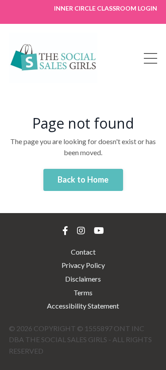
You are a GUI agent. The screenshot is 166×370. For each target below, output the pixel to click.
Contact (83, 252)
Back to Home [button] (83, 179)
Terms (83, 292)
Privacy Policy (83, 265)
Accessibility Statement (83, 305)
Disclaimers (83, 279)
